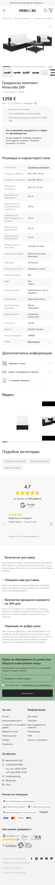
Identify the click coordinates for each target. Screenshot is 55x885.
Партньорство (9, 735)
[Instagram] (37, 858)
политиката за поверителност (36, 685)
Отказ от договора (37, 740)
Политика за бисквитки (14, 872)
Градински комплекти (38, 167)
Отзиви (5, 740)
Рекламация (34, 731)
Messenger (11, 780)
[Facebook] (32, 858)
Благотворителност (12, 720)
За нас (5, 716)
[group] (27, 517)
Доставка (33, 716)
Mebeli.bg (6, 18)
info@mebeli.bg (13, 776)
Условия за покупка (12, 867)
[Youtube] (42, 858)
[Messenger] (47, 858)
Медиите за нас (10, 731)
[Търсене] (45, 10)
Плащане (32, 720)
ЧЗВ (30, 735)
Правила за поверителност (16, 862)
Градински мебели (22, 18)
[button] (27, 3)
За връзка (7, 744)
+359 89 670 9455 (14, 764)
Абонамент (27, 693)
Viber (8, 784)
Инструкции (34, 341)
